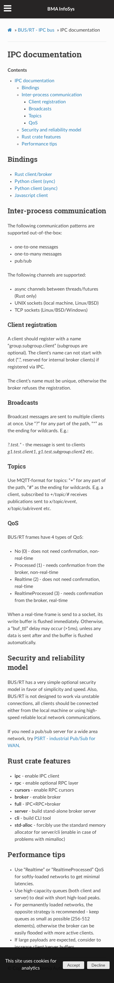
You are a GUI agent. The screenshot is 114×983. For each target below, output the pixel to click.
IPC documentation (45, 54)
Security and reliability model (51, 130)
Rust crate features (41, 137)
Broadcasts (40, 109)
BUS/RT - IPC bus (36, 30)
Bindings (30, 87)
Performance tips (39, 144)
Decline (98, 965)
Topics (35, 116)
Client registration (47, 101)
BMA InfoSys (61, 9)
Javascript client (31, 195)
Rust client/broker (33, 174)
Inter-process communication (52, 94)
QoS (33, 123)
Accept (73, 965)
